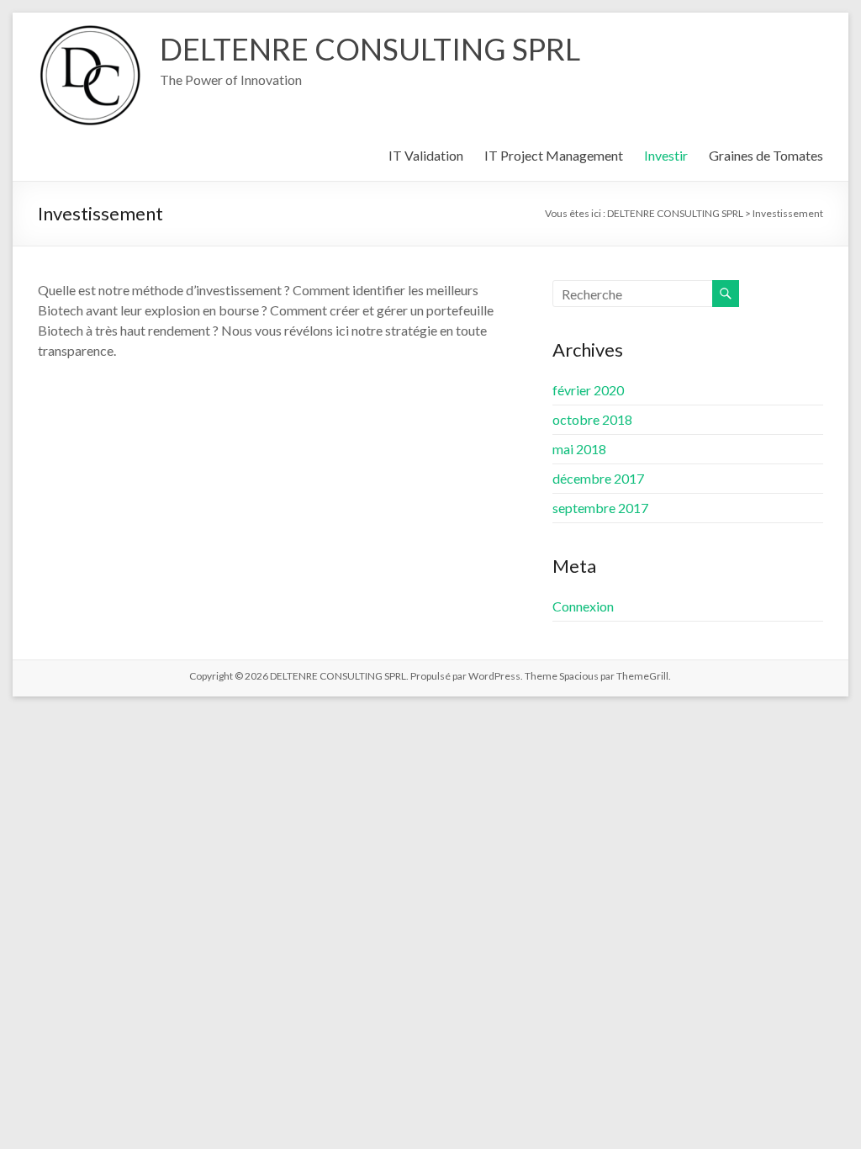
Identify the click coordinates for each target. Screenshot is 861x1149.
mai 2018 (579, 449)
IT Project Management (553, 155)
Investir (666, 155)
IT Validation (425, 155)
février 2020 (588, 390)
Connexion (583, 606)
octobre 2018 (592, 419)
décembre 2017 (598, 478)
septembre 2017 (600, 508)
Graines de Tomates (766, 155)
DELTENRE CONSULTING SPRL (370, 48)
